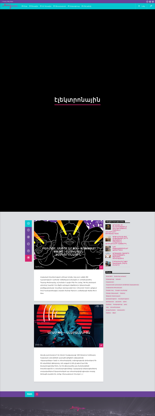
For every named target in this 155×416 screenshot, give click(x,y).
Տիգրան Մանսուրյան (113, 319)
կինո (124, 325)
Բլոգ (25, 6)
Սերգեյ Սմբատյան (112, 316)
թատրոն (118, 325)
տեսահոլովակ (115, 330)
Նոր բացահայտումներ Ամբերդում (120, 272)
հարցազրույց (117, 328)
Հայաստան (110, 305)
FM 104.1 (37, 346)
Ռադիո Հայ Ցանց (121, 314)
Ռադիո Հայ (38, 290)
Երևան (118, 302)
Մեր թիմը (87, 6)
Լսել (143, 6)
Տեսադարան (60, 6)
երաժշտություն (123, 322)
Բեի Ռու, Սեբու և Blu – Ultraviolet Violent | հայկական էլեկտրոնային (69, 275)
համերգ (108, 328)
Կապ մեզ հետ (8, 1)
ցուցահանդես (111, 333)
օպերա (108, 336)
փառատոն (121, 333)
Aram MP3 (109, 299)
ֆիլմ (114, 336)
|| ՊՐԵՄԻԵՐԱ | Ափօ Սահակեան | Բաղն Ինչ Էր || (120, 287)
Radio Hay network (120, 299)
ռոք (107, 330)
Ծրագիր (34, 6)
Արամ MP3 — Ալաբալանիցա (69, 356)
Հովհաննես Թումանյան (114, 311)
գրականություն (111, 322)
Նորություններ (39, 261)
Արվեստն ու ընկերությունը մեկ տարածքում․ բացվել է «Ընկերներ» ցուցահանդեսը (116, 253)
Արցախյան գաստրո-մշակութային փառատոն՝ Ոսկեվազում (121, 279)
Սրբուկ (122, 316)
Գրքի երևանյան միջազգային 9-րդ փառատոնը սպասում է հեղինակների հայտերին (116, 263)
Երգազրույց (75, 6)
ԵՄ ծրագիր (46, 6)
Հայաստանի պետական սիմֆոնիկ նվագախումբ (122, 308)
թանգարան (110, 325)
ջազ (125, 328)
